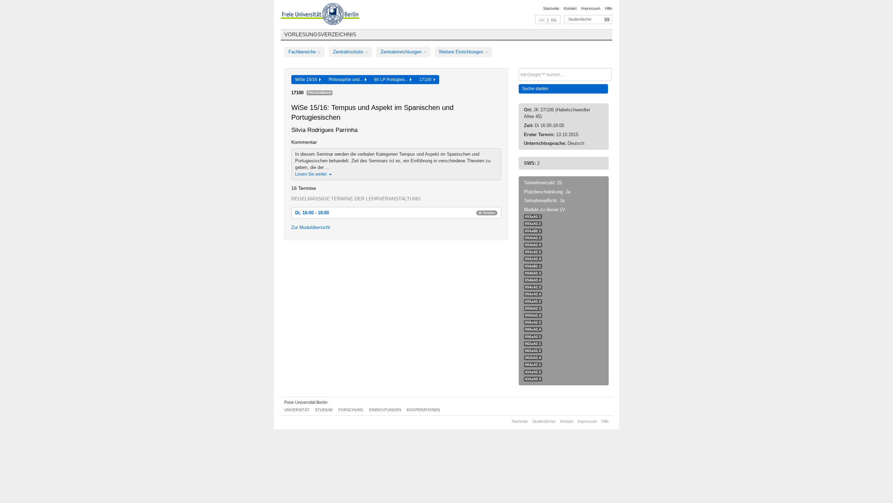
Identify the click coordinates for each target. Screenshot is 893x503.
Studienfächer (580, 19)
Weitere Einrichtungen (462, 51)
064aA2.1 (533, 365)
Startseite (551, 8)
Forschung (350, 410)
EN (553, 20)
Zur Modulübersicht (310, 227)
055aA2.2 (533, 301)
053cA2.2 (533, 252)
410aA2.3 (533, 379)
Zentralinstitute (349, 51)
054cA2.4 (533, 294)
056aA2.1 (533, 337)
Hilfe (608, 8)
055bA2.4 (533, 315)
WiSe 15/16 (307, 79)
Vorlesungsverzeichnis (320, 34)
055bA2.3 (533, 308)
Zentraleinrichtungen (402, 51)
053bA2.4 (533, 245)
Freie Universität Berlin (306, 402)
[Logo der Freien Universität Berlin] (320, 15)
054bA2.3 (533, 273)
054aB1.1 (533, 266)
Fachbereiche (302, 51)
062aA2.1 (533, 344)
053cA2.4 (533, 259)
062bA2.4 (533, 358)
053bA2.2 (533, 238)
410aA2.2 (533, 372)
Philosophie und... (347, 79)
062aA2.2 (533, 351)
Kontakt (570, 8)
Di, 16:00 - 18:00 (395, 212)
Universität (296, 410)
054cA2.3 (533, 287)
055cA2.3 (533, 322)
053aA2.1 (533, 217)
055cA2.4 (533, 329)
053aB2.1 (533, 231)
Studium (323, 410)
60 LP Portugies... (392, 79)
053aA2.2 (533, 223)
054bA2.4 (533, 280)
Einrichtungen (385, 410)
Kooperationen (423, 410)
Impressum (590, 8)
